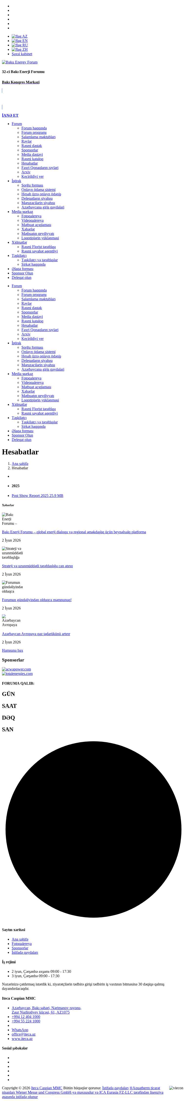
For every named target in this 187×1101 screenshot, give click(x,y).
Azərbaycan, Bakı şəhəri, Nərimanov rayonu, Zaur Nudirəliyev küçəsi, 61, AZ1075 (46, 1010)
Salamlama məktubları (38, 137)
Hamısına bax (12, 650)
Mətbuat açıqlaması (36, 225)
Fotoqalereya (31, 216)
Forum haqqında (34, 128)
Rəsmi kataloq (32, 159)
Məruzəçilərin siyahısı (38, 203)
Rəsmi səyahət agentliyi (39, 251)
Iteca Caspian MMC (46, 1088)
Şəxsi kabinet (22, 54)
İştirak (16, 181)
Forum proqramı (34, 132)
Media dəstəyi (32, 154)
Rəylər (26, 141)
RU (24, 45)
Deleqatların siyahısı (37, 198)
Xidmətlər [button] (19, 404)
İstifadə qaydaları (25, 952)
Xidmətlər (19, 242)
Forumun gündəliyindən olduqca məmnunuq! (37, 600)
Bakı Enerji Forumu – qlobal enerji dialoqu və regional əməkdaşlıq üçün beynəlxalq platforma (74, 532)
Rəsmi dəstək (31, 146)
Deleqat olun (21, 440)
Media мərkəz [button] (22, 374)
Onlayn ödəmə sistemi (38, 190)
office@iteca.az (24, 1034)
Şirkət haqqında (33, 264)
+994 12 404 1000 (26, 1017)
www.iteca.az (22, 1039)
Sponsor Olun (22, 435)
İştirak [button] (16, 343)
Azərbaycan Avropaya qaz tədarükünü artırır (36, 634)
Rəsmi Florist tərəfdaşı (38, 247)
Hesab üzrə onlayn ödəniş (41, 194)
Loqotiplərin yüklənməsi (40, 238)
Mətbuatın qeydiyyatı (37, 233)
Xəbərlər (28, 229)
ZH (24, 49)
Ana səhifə (20, 939)
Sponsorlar (29, 150)
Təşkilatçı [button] (19, 418)
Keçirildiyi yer (32, 176)
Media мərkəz (22, 212)
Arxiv (25, 172)
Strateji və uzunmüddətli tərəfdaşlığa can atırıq (37, 566)
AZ (24, 36)
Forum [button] (17, 286)
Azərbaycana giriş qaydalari (42, 207)
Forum (17, 124)
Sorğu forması (32, 185)
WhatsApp (20, 1030)
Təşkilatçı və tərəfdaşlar (39, 260)
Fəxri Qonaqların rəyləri (39, 168)
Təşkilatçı (19, 255)
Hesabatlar (29, 163)
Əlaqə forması (22, 269)
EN (24, 41)
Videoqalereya (32, 220)
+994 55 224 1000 (26, 1021)
